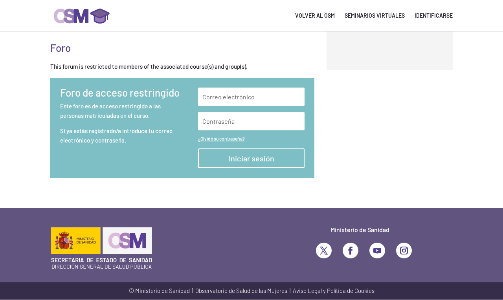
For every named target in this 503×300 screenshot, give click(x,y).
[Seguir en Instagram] (404, 250)
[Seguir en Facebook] (350, 250)
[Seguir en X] (324, 250)
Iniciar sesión (251, 158)
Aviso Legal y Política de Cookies (333, 290)
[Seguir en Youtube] (377, 250)
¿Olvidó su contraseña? (221, 138)
